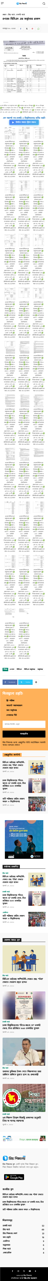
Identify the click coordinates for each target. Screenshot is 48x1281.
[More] (36, 682)
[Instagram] (18, 1271)
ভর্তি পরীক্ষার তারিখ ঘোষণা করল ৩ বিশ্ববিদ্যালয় (13, 800)
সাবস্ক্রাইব (24, 734)
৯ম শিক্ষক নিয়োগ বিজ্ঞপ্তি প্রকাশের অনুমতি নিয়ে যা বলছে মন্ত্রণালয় (22, 1119)
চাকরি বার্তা (20, 14)
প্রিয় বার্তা (11, 14)
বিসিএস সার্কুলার (29, 669)
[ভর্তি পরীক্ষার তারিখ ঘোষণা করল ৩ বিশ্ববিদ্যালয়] (36, 804)
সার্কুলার (40, 669)
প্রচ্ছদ (4, 14)
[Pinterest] (32, 28)
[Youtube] (30, 1271)
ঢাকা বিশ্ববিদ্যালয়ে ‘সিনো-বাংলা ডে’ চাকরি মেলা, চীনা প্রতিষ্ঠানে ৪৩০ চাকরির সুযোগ (14, 785)
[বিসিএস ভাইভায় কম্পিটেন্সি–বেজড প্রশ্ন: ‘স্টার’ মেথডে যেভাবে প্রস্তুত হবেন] (36, 767)
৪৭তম (12, 669)
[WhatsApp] (38, 28)
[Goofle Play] (35, 1271)
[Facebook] (20, 28)
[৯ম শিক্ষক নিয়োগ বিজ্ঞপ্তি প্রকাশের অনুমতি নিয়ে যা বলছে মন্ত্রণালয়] (24, 1098)
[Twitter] (26, 28)
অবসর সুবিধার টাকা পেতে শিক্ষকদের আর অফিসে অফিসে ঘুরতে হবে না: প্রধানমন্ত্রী (22, 1073)
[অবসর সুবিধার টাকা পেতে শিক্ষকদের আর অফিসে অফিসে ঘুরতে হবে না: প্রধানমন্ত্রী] (24, 1052)
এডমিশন (5, 913)
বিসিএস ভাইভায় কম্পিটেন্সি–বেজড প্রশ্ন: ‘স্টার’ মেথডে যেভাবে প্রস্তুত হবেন (14, 765)
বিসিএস (19, 669)
